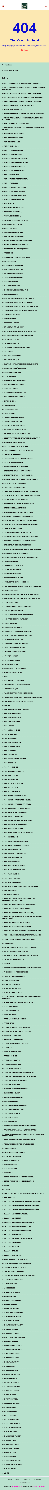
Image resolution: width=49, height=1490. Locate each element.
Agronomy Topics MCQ (13, 212)
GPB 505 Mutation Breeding (14, 442)
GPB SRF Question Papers (13, 578)
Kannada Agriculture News (15, 652)
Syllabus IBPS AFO (11, 1251)
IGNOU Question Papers (13, 627)
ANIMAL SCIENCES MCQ (12, 216)
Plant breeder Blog (11, 980)
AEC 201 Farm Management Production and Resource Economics (23, 88)
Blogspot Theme (16, 1486)
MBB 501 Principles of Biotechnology (18, 701)
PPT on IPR (8, 1048)
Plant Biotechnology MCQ (14, 976)
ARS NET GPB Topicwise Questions (17, 257)
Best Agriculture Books (13, 269)
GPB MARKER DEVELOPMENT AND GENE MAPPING (21, 557)
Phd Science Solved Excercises (16, 972)
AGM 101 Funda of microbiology (16, 124)
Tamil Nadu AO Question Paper (15, 1259)
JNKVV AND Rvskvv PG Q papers (16, 644)
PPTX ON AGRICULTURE (12, 1060)
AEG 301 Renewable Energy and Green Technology (23, 101)
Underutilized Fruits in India (15, 1267)
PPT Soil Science (10, 1056)
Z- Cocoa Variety (10, 1415)
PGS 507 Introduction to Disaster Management (22, 968)
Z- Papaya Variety (11, 1452)
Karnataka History (11, 664)
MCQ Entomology (11, 755)
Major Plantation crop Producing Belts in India (23, 697)
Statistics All (9, 1197)
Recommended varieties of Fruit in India (19, 1140)
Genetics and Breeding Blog (15, 430)
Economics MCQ (10, 376)
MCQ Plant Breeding (12, 874)
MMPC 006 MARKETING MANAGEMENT (17, 922)
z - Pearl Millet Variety (13, 1374)
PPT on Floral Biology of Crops (16, 1043)
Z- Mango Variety (11, 1440)
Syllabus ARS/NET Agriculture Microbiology (21, 1210)
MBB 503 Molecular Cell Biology (16, 709)
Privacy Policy (25, 1482)
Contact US (26, 1480)
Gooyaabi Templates (38, 1486)
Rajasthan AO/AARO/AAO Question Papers (20, 1130)
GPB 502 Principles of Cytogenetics (18, 471)
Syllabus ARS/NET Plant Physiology (18, 1230)
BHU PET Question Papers (13, 273)
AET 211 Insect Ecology (13, 110)
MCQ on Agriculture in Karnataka (17, 804)
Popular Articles (11, 1006)
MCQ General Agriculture (14, 771)
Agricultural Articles (13, 154)
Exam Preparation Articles (14, 397)
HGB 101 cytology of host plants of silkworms (22, 586)
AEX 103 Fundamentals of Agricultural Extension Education (22, 119)
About (17, 1480)
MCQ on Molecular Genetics (15, 853)
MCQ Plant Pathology (12, 878)
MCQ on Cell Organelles (13, 816)
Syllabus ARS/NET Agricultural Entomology (21, 1206)
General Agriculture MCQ (14, 417)
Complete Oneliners (12, 315)
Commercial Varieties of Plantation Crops (21, 306)
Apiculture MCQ (10, 228)
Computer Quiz (10, 319)
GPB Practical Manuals (13, 565)
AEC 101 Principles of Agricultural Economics (22, 83)
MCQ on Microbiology (12, 849)
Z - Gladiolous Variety (13, 1345)
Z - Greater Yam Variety (13, 1350)
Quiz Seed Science (11, 1117)
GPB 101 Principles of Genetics (16, 446)
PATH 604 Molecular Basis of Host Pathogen (21, 955)
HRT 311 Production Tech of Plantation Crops (22, 598)
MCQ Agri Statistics (12, 722)
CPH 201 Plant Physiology (14, 327)
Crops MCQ (8, 352)
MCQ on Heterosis (11, 837)
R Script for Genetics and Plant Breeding (20, 1126)
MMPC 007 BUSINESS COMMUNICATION (17, 927)
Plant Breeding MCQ (12, 984)
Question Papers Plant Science (16, 1089)
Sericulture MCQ (10, 1164)
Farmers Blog (9, 405)
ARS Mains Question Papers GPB (16, 245)
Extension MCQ (10, 401)
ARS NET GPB (8, 253)
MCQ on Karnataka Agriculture (16, 845)
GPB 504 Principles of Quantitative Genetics (21, 479)
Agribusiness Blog (11, 146)
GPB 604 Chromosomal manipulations (18, 516)
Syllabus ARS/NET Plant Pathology (18, 1226)
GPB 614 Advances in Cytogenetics (17, 545)
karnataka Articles (12, 660)
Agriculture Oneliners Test (15, 195)
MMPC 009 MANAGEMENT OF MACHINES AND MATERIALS (23, 931)
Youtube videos (10, 1296)
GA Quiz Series (9, 413)
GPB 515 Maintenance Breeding (16, 500)
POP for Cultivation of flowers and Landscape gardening (21, 997)
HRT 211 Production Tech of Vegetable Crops (21, 594)
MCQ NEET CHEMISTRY (12, 792)
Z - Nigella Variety (11, 1358)
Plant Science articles (13, 992)
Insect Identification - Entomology (18, 635)
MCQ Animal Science (12, 730)
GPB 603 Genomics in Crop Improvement (19, 512)
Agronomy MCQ (10, 203)
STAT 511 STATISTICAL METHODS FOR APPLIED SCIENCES (24, 1193)
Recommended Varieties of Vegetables (19, 1144)
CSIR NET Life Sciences (12, 356)
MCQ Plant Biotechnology (14, 870)
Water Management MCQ (13, 1280)
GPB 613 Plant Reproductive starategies (20, 541)
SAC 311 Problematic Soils (14, 1152)
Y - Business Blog (10, 1284)
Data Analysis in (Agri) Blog (15, 368)
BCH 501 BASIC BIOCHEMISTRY (14, 265)
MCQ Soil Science (10, 890)
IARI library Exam (11, 602)
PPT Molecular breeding (13, 1039)
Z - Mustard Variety (11, 1354)
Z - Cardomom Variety (12, 1317)
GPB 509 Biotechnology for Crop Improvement (22, 495)
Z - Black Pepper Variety (13, 1313)
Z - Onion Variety (10, 1366)
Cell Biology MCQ (11, 294)
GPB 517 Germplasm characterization (19, 504)
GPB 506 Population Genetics (15, 483)
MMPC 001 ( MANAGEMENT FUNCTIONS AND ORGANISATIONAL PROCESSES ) (18, 899)
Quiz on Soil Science (12, 1113)
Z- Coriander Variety (12, 1419)
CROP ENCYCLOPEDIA (11, 339)
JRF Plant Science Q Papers (14, 648)
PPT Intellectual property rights (17, 1031)
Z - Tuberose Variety (12, 1387)
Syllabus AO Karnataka (13, 1234)
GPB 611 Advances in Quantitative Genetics (21, 537)
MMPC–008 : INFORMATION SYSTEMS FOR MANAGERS (22, 935)
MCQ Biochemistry (11, 738)
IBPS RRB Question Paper (13, 611)
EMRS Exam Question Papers (15, 380)
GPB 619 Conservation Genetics (16, 553)
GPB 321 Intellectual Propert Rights (18, 458)
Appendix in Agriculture (13, 232)
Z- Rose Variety (10, 1456)
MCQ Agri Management (13, 718)
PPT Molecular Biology (13, 1035)
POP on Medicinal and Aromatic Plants (19, 1002)
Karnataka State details (13, 672)
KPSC (6, 676)
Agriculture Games (11, 175)
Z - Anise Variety (10, 1304)
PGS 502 (7, 964)
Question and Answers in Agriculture (19, 1072)
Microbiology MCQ (11, 894)
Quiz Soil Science (10, 1122)
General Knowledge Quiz (13, 421)
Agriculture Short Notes (14, 199)
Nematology (9, 943)
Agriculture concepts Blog (15, 171)
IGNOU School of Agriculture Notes (18, 631)
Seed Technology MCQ (12, 1160)
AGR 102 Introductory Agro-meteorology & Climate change (23, 128)
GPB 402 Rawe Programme (13, 463)
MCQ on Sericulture (12, 861)
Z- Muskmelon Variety (12, 1448)
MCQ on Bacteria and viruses (15, 812)
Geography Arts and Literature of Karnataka (22, 438)
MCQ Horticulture (11, 775)
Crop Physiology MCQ (12, 343)
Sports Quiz (8, 1173)
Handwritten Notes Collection (16, 582)
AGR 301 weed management (14, 134)
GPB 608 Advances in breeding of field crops (21, 524)
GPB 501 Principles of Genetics (16, 467)
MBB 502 (7, 705)
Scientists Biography (12, 1156)
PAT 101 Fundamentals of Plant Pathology (20, 947)
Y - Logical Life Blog (12, 1292)
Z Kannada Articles (11, 1403)
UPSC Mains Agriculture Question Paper (19, 1275)
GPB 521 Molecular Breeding (15, 508)
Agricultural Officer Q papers (16, 162)
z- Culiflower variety (12, 1428)
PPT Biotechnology (11, 1011)
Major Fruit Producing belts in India (18, 693)
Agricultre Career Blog (13, 150)
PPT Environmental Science (15, 1019)
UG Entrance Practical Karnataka (17, 1263)
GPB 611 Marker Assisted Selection (17, 532)
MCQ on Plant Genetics (13, 857)
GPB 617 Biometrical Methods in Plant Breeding (22, 549)
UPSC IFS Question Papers (14, 1271)
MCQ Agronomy (10, 726)
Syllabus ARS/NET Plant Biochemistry (19, 1222)
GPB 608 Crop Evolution (13, 528)
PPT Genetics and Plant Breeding (17, 1027)
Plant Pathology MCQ (12, 988)
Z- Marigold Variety (12, 1444)
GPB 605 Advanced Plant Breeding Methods (20, 520)
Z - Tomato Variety (11, 1382)
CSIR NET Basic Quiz (11, 360)
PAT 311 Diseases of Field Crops (16, 951)
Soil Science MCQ (10, 1169)
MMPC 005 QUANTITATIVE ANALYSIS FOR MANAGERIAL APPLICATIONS (22, 917)
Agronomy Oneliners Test (14, 208)
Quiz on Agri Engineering (13, 1097)
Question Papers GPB (12, 1085)
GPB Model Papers (11, 561)
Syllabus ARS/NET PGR (12, 1218)
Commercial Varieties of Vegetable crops (20, 310)
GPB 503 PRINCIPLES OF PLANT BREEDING (18, 475)
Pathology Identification (14, 960)
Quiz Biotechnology (12, 1093)
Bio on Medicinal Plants (13, 278)
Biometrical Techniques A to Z (16, 290)
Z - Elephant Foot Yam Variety (15, 1337)
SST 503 (7, 1189)
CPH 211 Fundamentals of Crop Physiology (20, 331)
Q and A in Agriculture (13, 1068)
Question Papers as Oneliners (15, 1080)
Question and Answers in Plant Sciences (20, 1076)
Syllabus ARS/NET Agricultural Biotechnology (22, 1201)
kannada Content (11, 656)
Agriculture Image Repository (16, 179)
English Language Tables (14, 384)
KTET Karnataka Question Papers (17, 685)
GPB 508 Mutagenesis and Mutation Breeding (21, 491)
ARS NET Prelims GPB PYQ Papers (16, 249)
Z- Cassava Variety (11, 1411)
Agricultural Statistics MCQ (15, 166)
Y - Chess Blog (9, 1288)
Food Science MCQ (11, 409)
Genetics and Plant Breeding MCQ (17, 434)
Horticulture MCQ (11, 590)
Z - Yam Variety (10, 1395)
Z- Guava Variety (10, 1432)
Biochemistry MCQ (11, 282)
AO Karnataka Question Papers (16, 220)
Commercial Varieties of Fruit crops (18, 302)
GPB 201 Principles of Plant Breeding (18, 450)
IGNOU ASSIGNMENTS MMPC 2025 (16, 619)
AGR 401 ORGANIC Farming (13, 138)
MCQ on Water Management (14, 866)
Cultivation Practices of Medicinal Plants (21, 364)
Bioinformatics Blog (12, 286)
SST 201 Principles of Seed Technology (19, 1177)
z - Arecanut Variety (12, 1308)
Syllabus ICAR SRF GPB (12, 1255)
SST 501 (7, 1185)
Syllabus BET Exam (11, 1247)
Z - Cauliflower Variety (13, 1325)
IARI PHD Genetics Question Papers (17, 607)
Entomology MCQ (11, 389)
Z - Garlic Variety (11, 1341)
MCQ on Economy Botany (13, 829)
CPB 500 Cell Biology (12, 323)
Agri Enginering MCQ (12, 142)
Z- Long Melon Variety (12, 1436)
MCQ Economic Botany (12, 746)
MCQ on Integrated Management (16, 841)
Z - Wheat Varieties (11, 1391)
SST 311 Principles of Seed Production (19, 1181)
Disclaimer (37, 1480)
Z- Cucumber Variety (12, 1424)
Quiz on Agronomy (11, 1101)
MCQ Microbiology (11, 779)
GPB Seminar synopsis (12, 574)
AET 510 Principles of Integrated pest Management (24, 114)
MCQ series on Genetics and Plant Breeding (21, 886)
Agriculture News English (14, 191)
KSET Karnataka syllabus (14, 681)
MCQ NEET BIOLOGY (11, 787)
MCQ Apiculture (10, 734)
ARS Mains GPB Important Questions (18, 240)
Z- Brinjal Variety (11, 1407)
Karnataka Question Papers (15, 668)
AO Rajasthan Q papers (13, 224)
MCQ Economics (10, 750)
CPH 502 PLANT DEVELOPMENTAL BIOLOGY (19, 335)
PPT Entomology (10, 1015)
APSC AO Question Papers (14, 236)
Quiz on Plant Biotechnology (15, 1105)
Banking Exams (10, 261)
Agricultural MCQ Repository (16, 158)
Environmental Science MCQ (15, 393)
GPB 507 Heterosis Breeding (14, 487)
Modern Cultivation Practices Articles (19, 939)
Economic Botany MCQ (12, 372)
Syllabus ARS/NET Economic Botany (18, 1238)
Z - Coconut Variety (12, 1333)
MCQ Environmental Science (15, 759)
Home (25, 50)
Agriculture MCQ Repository (15, 187)
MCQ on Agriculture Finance (15, 796)
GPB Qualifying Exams (12, 570)
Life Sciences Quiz (11, 689)
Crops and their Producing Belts (17, 347)
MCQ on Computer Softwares (15, 824)
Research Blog (10, 1148)
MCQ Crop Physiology (12, 742)
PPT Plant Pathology (12, 1052)
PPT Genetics (9, 1023)
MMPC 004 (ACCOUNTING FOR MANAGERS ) (19, 913)
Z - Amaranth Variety (12, 1300)
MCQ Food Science (11, 767)
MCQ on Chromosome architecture (18, 820)
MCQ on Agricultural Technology (17, 800)
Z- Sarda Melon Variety (13, 1465)
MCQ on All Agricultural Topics (17, 808)
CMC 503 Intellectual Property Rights (19, 298)
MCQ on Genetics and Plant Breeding (18, 833)
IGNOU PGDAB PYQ (10, 623)
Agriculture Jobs (11, 183)
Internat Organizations (13, 639)
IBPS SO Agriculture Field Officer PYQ (18, 615)
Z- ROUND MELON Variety (13, 1461)
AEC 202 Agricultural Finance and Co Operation (22, 93)
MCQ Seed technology (12, 882)
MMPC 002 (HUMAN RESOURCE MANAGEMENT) (20, 904)
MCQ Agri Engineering (12, 713)
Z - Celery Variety (11, 1329)
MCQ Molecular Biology (13, 783)
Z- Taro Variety (10, 1469)
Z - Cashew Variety (11, 1321)
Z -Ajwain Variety (11, 1399)
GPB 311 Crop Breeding (12, 454)
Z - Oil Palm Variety (11, 1362)
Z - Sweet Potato (10, 1378)
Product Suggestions (12, 1064)
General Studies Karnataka (15, 426)
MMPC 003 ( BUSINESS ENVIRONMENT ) (17, 908)
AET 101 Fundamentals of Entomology (19, 105)
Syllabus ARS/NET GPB (12, 1243)
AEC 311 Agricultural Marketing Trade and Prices (23, 97)
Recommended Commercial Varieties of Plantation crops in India (23, 1135)
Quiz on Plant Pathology (14, 1109)
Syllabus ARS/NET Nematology (16, 1214)
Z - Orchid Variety (11, 1370)
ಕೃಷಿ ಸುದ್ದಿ (6, 1473)
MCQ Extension (10, 763)
